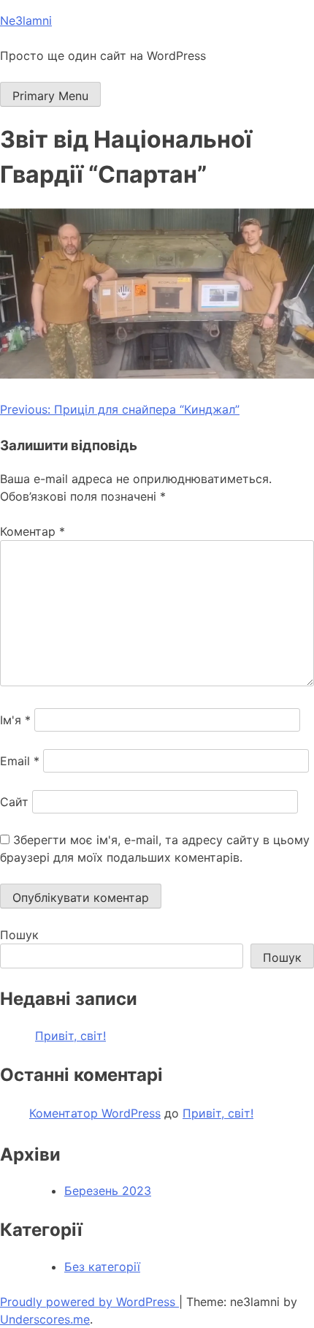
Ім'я (15, 720)
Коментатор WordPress (95, 1113)
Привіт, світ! (70, 1035)
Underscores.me (45, 1319)
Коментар (32, 531)
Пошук (19, 934)
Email (19, 761)
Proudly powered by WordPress (89, 1301)
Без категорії (102, 1266)
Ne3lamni (26, 20)
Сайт (14, 801)
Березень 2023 (107, 1190)
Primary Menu (50, 95)
